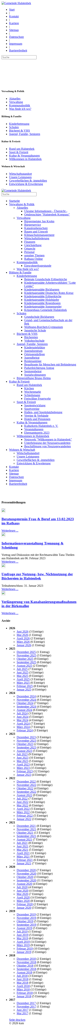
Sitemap (14, 30)
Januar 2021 (24, 863)
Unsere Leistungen (20, 177)
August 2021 (24, 839)
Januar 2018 (24, 996)
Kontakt (14, 16)
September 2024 (26, 706)
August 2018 (24, 972)
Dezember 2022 (26, 781)
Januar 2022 (24, 819)
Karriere (14, 23)
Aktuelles (14, 98)
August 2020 (24, 883)
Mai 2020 (22, 894)
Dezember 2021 (26, 825)
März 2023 (23, 767)
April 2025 (23, 679)
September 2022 (26, 791)
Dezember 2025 (26, 652)
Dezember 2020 (26, 870)
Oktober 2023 (25, 744)
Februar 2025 (25, 686)
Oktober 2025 (25, 658)
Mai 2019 (22, 938)
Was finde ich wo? (20, 108)
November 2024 (26, 699)
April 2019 (23, 941)
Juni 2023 (22, 757)
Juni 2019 (22, 935)
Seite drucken (17, 1019)
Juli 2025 (22, 669)
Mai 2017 (22, 1013)
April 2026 (23, 638)
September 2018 (26, 969)
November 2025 (26, 655)
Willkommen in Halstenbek (25, 159)
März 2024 (23, 727)
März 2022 (23, 812)
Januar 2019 (24, 952)
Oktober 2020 (25, 877)
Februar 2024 (25, 730)
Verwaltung (16, 102)
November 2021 (26, 829)
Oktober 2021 (25, 832)
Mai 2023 (22, 761)
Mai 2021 (22, 849)
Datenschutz (16, 36)
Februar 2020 (25, 904)
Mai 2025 (22, 675)
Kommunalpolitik (19, 105)
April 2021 (23, 853)
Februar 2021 (25, 860)
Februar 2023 (25, 771)
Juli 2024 (22, 713)
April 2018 (23, 986)
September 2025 (26, 662)
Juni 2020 (22, 890)
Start (12, 9)
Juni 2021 (22, 846)
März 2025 (23, 682)
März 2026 (23, 641)
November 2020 (26, 873)
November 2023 (26, 740)
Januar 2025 (24, 689)
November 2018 (26, 962)
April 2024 (23, 723)
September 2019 (26, 924)
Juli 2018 (22, 975)
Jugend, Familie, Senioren (24, 134)
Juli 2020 (22, 887)
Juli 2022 (22, 798)
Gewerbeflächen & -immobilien (28, 180)
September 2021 (26, 836)
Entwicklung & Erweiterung (26, 184)
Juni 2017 (22, 1010)
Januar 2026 (24, 645)
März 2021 (23, 856)
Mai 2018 (22, 982)
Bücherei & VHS (19, 130)
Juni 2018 (22, 979)
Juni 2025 (22, 672)
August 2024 (24, 710)
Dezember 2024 (26, 696)
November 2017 (26, 1006)
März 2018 (23, 989)
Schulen (14, 127)
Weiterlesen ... (10, 530)
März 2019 (23, 945)
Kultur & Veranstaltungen (24, 155)
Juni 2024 (22, 716)
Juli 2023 (22, 754)
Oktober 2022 (25, 788)
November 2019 (26, 917)
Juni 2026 (22, 631)
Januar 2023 (24, 774)
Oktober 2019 (25, 921)
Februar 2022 (25, 815)
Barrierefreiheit (18, 50)
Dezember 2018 (26, 958)
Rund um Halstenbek (21, 148)
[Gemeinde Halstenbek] (16, 3)
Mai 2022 (22, 805)
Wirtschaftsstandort (20, 173)
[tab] (39, 502)
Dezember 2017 (26, 1003)
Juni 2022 (22, 802)
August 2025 (24, 665)
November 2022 (26, 785)
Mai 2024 (22, 720)
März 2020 (23, 900)
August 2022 (24, 795)
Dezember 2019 (26, 914)
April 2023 (23, 764)
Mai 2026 (22, 635)
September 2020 (26, 880)
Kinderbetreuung (19, 123)
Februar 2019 (25, 948)
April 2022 (23, 808)
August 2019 (24, 928)
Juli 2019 (22, 931)
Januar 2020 (24, 907)
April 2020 (23, 897)
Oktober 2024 (25, 703)
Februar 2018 (25, 992)
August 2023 (24, 750)
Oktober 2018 (25, 965)
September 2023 (26, 747)
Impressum (15, 43)
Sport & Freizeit (18, 152)
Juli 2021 (22, 842)
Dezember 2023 (26, 737)
